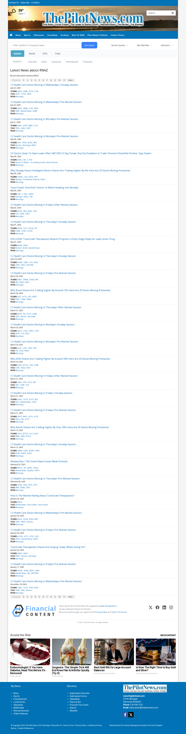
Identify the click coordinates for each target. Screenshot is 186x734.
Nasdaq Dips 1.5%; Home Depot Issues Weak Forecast (38, 461)
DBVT (19, 279)
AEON (19, 570)
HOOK (31, 228)
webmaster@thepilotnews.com (143, 707)
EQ (24, 314)
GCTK (29, 314)
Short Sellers (32, 504)
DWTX (35, 539)
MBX (17, 487)
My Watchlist (143, 45)
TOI (22, 333)
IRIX (36, 279)
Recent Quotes (118, 45)
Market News (26, 111)
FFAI (30, 160)
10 (59, 80)
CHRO (37, 570)
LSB (22, 419)
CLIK (25, 177)
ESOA (31, 177)
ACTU (26, 536)
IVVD (25, 485)
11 (64, 80)
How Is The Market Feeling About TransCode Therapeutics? (42, 495)
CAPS (25, 331)
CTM (31, 365)
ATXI (31, 536)
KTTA (30, 485)
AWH (19, 382)
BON (19, 160)
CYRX (36, 331)
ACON (20, 536)
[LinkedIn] (164, 610)
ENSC (36, 108)
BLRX (30, 211)
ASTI (29, 296)
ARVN (19, 228)
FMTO (19, 468)
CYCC (36, 125)
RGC (17, 402)
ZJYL (17, 385)
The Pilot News (31, 725)
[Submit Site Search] (173, 12)
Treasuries (87, 61)
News (44, 61)
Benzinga (19, 96)
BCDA (19, 211)
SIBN (23, 436)
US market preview (37, 162)
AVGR (19, 485)
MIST (27, 282)
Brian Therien (52, 162)
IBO (35, 348)
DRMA (25, 279)
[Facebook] (157, 610)
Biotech (18, 248)
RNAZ (34, 145)
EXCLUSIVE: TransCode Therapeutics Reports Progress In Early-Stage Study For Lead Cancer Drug (62, 239)
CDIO (36, 536)
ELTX (31, 416)
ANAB (26, 570)
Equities (30, 470)
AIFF (19, 142)
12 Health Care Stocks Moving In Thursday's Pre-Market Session (44, 478)
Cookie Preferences (26, 728)
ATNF (25, 125)
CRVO (31, 331)
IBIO (35, 142)
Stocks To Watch (22, 162)
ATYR (31, 91)
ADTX (19, 331)
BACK (19, 519)
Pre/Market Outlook (31, 179)
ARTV (19, 416)
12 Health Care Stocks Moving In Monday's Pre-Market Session (44, 119)
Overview (32, 61)
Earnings (18, 196)
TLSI (27, 385)
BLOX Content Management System (133, 725)
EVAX (36, 587)
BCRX (30, 142)
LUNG (23, 231)
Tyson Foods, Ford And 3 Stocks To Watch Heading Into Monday (44, 187)
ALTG (24, 296)
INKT (36, 519)
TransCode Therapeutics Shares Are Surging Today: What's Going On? (47, 547)
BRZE (34, 296)
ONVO (35, 468)
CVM (35, 211)
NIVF (23, 590)
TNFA (17, 128)
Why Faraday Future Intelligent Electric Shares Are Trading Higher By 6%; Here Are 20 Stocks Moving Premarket (70, 170)
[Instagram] (171, 610)
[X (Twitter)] (151, 610)
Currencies (56, 61)
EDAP (19, 314)
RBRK (17, 436)
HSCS (30, 382)
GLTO (31, 399)
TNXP (17, 522)
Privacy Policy (101, 612)
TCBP (22, 385)
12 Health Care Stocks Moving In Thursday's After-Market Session (45, 307)
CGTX (25, 587)
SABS (17, 111)
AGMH (20, 177)
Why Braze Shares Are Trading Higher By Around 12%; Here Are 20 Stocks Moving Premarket (60, 290)
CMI (24, 160)
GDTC (17, 94)
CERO (26, 262)
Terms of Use (68, 725)
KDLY (27, 333)
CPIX (24, 382)
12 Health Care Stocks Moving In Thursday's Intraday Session (43, 221)
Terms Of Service (119, 612)
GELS (17, 419)
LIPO (35, 485)
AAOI (19, 433)
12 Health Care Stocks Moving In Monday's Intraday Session (42, 324)
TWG (17, 299)
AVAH (25, 450)
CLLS (31, 433)
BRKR (30, 125)
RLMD (22, 487)
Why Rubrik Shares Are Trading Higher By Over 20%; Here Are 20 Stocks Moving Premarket (59, 427)
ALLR (19, 348)
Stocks (32, 53)
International (72, 61)
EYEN (31, 519)
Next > (71, 80)
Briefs (25, 248)
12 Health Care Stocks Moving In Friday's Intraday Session (41, 393)
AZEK (19, 365)
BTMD (31, 450)
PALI (17, 213)
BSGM (19, 262)
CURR (36, 365)
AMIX (19, 125)
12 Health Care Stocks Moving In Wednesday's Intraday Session (44, 84)
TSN (31, 196)
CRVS (31, 587)
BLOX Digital (157, 725)
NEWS (31, 194)
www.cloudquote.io (108, 606)
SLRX (17, 316)
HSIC (26, 194)
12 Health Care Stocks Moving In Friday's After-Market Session (44, 204)
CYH (31, 262)
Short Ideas (43, 504)
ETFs (45, 53)
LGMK (17, 231)
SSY (16, 350)
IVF (36, 228)
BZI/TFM (30, 265)
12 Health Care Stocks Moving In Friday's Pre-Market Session (43, 273)
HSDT (28, 128)
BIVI (25, 211)
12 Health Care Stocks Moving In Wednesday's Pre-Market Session (46, 102)
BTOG (25, 365)
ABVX (19, 91)
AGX (19, 296)
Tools (57, 53)
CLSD (36, 91)
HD (25, 468)
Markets (17, 53)
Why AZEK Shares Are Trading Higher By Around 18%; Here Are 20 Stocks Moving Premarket (60, 358)
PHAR (17, 453)
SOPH (17, 539)
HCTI (25, 228)
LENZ (27, 213)
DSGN (31, 279)
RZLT (29, 367)
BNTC (25, 416)
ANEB (25, 91)
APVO (24, 142)
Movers (18, 145)
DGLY (36, 433)
